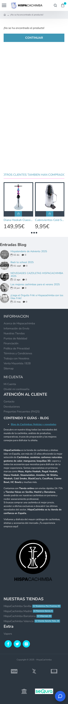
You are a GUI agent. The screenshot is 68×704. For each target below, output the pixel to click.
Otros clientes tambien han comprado (34, 175)
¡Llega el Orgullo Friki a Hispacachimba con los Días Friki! (37, 297)
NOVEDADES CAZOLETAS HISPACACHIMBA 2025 (37, 274)
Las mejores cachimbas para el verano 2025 (35, 284)
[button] (31, 232)
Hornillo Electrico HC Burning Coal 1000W (50, 220)
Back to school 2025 (22, 262)
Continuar (34, 38)
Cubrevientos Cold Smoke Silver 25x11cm (18, 220)
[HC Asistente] (60, 696)
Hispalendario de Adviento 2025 (29, 251)
